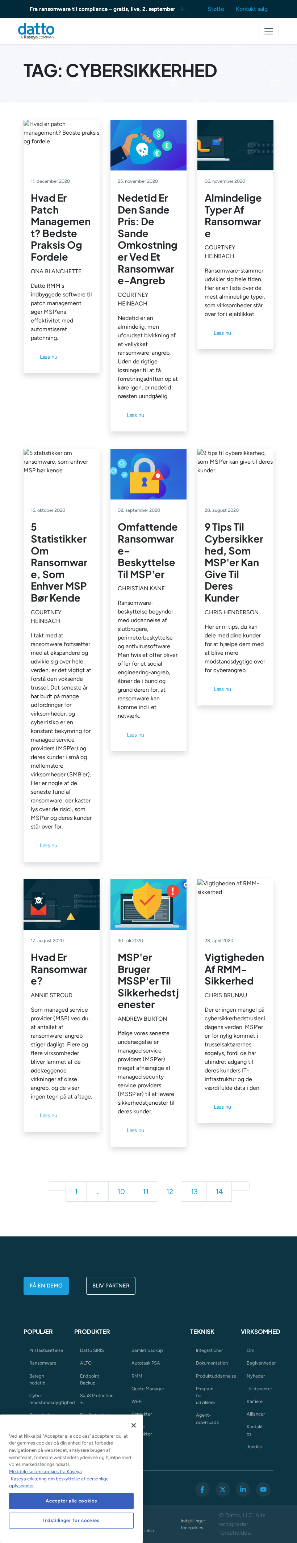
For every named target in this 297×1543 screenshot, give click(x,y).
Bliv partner (110, 1285)
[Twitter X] (223, 1489)
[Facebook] (202, 1489)
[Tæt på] (134, 1425)
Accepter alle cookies (71, 1501)
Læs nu (48, 357)
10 (121, 1191)
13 (194, 1191)
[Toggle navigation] (269, 31)
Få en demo (46, 1285)
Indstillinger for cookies (193, 1524)
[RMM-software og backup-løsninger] (36, 31)
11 (145, 1191)
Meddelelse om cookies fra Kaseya (45, 1471)
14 (219, 1191)
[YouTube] (263, 1489)
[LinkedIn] (243, 1489)
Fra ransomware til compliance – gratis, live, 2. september (102, 9)
